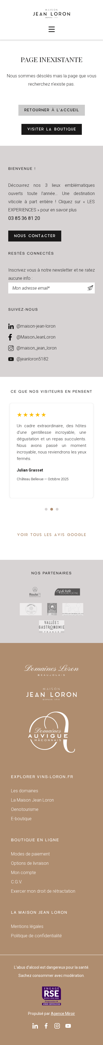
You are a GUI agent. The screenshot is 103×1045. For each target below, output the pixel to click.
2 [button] (51, 509)
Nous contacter (34, 236)
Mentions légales (27, 926)
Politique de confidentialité (36, 935)
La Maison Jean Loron (32, 800)
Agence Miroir (63, 1013)
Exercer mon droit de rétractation (43, 891)
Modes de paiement (30, 854)
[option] (51, 450)
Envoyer (90, 288)
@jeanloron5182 (32, 359)
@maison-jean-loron (35, 326)
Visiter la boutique (51, 129)
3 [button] (57, 509)
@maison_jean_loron (36, 348)
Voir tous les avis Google (51, 535)
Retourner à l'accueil (51, 110)
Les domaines (24, 790)
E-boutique (21, 818)
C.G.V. (16, 881)
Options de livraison (30, 863)
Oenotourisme (24, 809)
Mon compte (23, 872)
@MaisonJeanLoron (35, 337)
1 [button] (46, 509)
